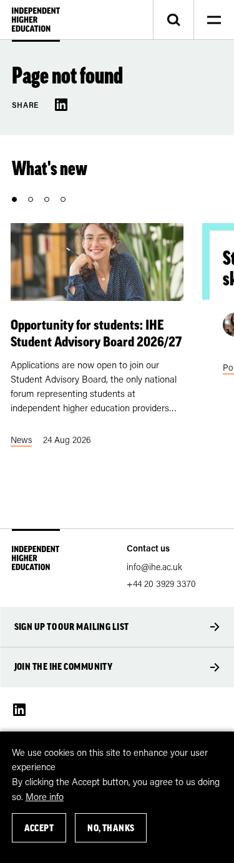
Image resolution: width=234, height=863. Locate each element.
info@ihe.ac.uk (154, 567)
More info (45, 796)
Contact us (148, 548)
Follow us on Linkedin (19, 709)
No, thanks (111, 827)
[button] (14, 199)
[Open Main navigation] (213, 20)
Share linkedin (61, 104)
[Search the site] (173, 20)
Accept (39, 827)
